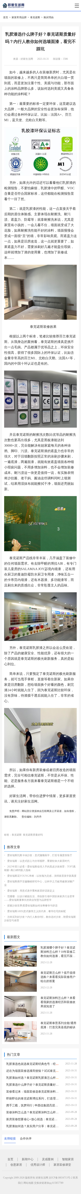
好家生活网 (42, 1177)
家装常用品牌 (19, 17)
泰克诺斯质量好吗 (33, 834)
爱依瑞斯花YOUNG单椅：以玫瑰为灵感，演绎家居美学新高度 (41, 875)
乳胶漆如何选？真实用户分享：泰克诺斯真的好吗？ (39, 1126)
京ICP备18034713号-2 (60, 1177)
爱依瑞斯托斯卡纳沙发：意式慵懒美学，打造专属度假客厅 (39, 855)
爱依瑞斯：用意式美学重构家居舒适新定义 (31, 890)
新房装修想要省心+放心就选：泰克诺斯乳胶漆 (36, 1119)
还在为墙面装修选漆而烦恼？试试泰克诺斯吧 (35, 1070)
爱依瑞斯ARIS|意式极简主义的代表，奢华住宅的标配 (36, 911)
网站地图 (28, 1182)
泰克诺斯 (35, 17)
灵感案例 (48, 1159)
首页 (5, 17)
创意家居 (16, 1164)
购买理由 (49, 17)
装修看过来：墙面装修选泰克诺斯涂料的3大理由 (37, 1091)
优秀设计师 (38, 1164)
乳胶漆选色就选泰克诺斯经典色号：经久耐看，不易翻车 (42, 1064)
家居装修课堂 (62, 1164)
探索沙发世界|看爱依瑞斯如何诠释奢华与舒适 (32, 905)
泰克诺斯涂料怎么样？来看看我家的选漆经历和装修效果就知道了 (57, 1002)
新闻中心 (27, 1159)
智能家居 (68, 1159)
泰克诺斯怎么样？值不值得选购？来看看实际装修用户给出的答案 (57, 977)
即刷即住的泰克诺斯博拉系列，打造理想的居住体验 (39, 1098)
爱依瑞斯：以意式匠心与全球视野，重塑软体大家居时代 (38, 861)
